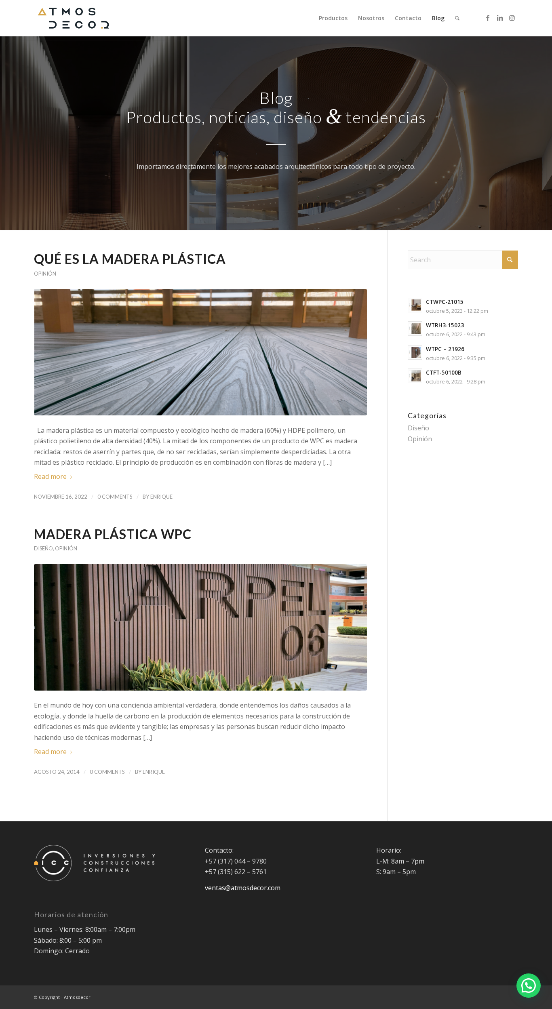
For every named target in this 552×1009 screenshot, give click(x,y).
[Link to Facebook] (488, 18)
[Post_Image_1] (200, 627)
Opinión (45, 273)
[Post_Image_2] (200, 352)
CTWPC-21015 (445, 301)
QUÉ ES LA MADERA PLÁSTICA (131, 259)
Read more (50, 476)
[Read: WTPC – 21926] (415, 352)
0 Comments (115, 496)
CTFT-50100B (443, 372)
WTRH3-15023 (445, 325)
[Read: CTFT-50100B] (415, 376)
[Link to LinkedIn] (500, 18)
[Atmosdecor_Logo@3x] (73, 18)
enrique (161, 496)
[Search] (457, 18)
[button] (528, 985)
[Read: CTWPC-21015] (415, 305)
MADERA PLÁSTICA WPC (113, 534)
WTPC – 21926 (445, 349)
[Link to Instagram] (512, 18)
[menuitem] (333, 18)
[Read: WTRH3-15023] (415, 328)
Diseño (43, 548)
